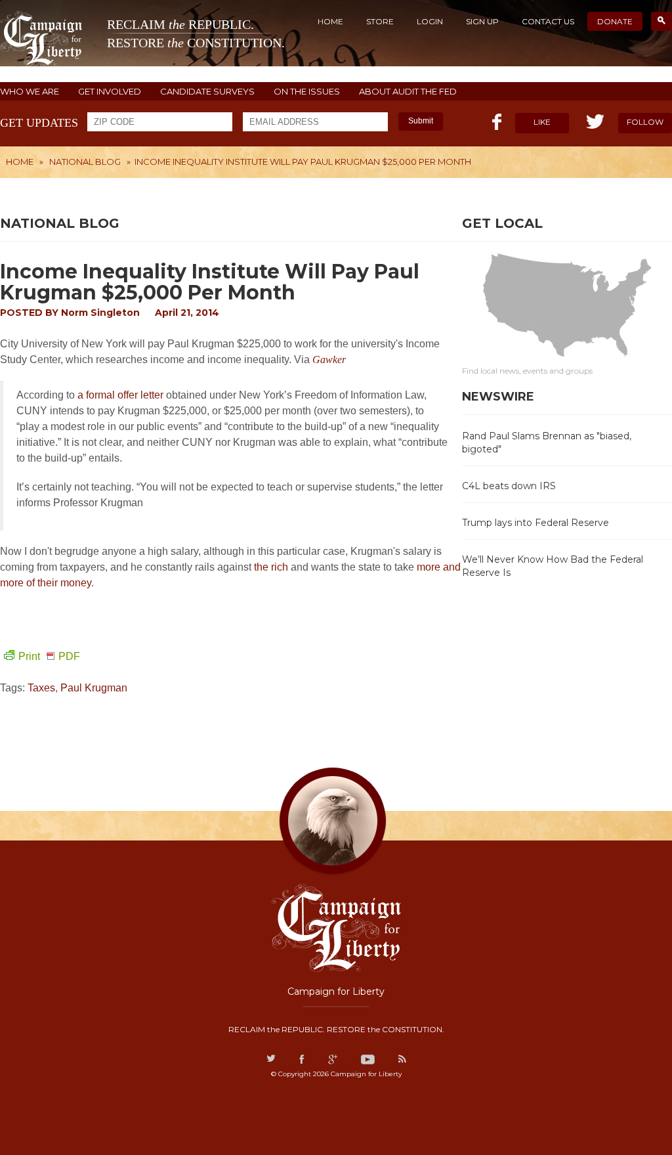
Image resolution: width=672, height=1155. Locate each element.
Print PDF (49, 656)
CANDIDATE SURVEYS (207, 91)
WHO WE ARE (29, 91)
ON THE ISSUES (307, 91)
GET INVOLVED (109, 91)
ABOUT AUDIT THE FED (408, 91)
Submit (420, 120)
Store (380, 21)
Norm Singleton (100, 312)
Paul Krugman (93, 687)
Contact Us (548, 21)
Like (542, 122)
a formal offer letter (120, 395)
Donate (615, 21)
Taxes (41, 687)
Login (430, 21)
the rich (271, 567)
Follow (645, 122)
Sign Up (482, 21)
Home (330, 21)
